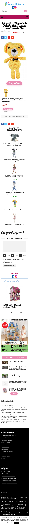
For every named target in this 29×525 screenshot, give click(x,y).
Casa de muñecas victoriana (8, 476)
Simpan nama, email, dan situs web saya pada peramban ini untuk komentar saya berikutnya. (14, 261)
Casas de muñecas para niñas (9, 480)
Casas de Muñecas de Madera (9, 478)
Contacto (4, 458)
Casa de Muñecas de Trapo (8, 473)
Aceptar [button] (16, 522)
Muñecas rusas (5, 447)
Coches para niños (6, 471)
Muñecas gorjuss (6, 444)
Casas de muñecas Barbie (8, 438)
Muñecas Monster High (7, 451)
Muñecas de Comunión (7, 454)
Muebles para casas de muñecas (9, 483)
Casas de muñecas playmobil (9, 435)
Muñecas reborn (6, 442)
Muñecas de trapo (6, 449)
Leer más (22, 523)
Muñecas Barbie (6, 456)
